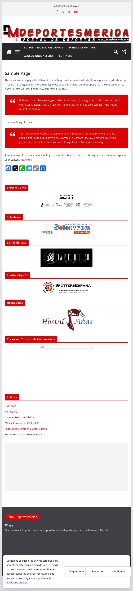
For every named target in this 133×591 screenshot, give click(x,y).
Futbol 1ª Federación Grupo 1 (43, 47)
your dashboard (65, 155)
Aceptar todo (76, 571)
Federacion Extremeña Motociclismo (26, 428)
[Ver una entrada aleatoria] (124, 52)
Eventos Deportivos (82, 47)
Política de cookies (17, 582)
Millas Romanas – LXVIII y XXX (22, 423)
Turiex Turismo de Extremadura (23, 434)
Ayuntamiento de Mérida (19, 417)
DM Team (10, 406)
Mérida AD (11, 411)
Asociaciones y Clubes (39, 55)
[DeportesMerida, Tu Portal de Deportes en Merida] (66, 26)
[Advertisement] (66, 467)
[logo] (9, 525)
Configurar (118, 571)
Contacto (65, 55)
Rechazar (97, 571)
